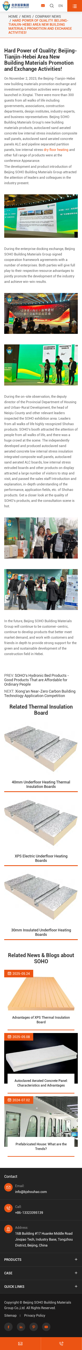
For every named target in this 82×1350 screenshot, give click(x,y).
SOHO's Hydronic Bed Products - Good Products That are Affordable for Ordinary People (36, 679)
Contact (10, 1176)
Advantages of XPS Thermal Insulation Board (41, 1020)
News (26, 17)
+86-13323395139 (29, 1213)
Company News (48, 17)
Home (13, 17)
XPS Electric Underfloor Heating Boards (41, 858)
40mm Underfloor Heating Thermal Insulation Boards (41, 784)
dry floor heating (56, 150)
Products (12, 1260)
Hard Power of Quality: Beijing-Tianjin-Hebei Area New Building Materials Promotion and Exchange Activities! (40, 27)
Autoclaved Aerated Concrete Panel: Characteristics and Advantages (41, 1083)
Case (8, 1273)
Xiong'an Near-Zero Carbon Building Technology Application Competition (39, 693)
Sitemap (10, 1316)
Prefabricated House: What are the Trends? (41, 1146)
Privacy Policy (34, 1316)
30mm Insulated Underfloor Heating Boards (41, 932)
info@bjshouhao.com (31, 1192)
